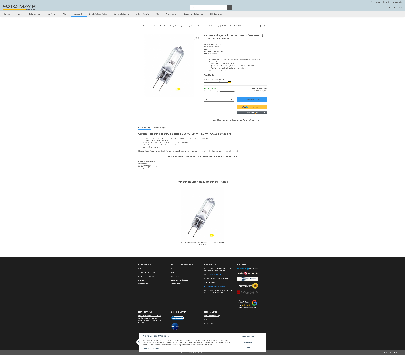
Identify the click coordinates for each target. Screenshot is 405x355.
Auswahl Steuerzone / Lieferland (216, 82)
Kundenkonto (397, 2)
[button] (385, 7)
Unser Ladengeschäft (215, 292)
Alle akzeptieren (248, 336)
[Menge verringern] (206, 99)
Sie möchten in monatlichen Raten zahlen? (235, 120)
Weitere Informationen (251, 120)
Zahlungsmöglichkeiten (146, 272)
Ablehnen (248, 347)
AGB (172, 272)
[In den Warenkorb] (140, 33)
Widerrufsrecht (176, 284)
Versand (221, 80)
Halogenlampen (217, 51)
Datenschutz (157, 348)
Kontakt (386, 2)
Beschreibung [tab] (144, 128)
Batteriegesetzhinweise (179, 280)
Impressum (146, 348)
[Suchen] (229, 7)
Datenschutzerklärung (212, 316)
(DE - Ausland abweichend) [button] (227, 91)
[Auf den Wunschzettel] (196, 38)
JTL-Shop (394, 352)
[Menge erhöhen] (231, 99)
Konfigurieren (248, 342)
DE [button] (365, 2)
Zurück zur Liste (145, 26)
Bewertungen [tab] (160, 128)
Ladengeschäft (143, 269)
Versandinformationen (146, 276)
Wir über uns (375, 2)
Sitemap (141, 280)
